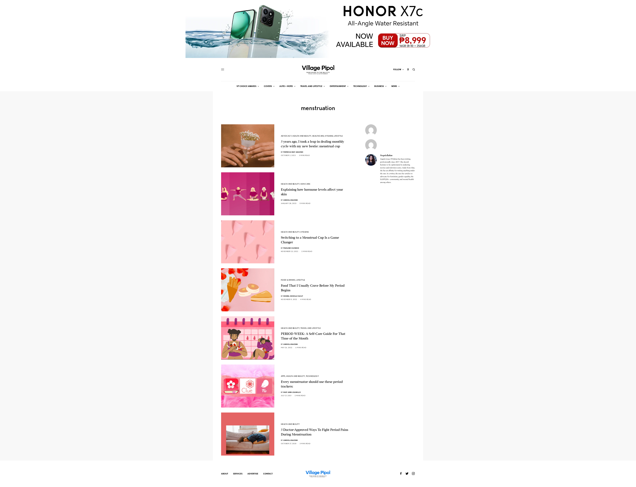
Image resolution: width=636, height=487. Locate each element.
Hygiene (329, 136)
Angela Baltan (290, 200)
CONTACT (268, 473)
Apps (283, 376)
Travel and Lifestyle (310, 328)
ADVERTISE (252, 473)
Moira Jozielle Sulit (293, 296)
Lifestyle (338, 136)
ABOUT (224, 473)
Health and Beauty (301, 136)
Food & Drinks (288, 280)
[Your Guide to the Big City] (318, 69)
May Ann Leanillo (292, 392)
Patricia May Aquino (293, 152)
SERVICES (237, 473)
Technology (312, 376)
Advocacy (286, 136)
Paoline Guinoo (291, 248)
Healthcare (318, 136)
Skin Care (305, 184)
